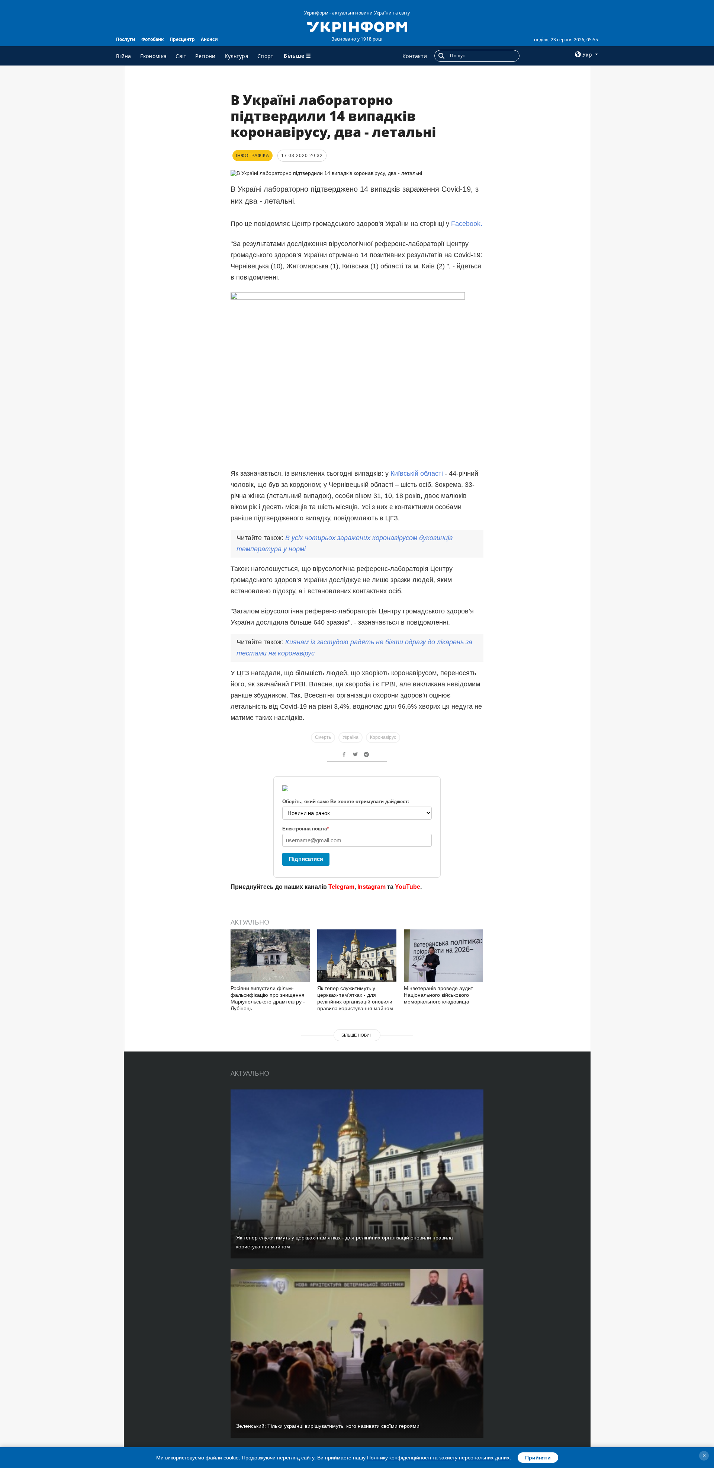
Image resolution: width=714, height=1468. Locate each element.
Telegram (341, 887)
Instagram (371, 887)
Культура (236, 56)
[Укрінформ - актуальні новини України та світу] (357, 26)
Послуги (125, 39)
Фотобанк (152, 39)
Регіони (205, 56)
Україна (350, 737)
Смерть (323, 737)
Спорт (265, 56)
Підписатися (306, 859)
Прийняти (538, 1458)
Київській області (416, 473)
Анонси (209, 39)
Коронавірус (383, 737)
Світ (181, 56)
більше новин (357, 1035)
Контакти (414, 56)
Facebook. (466, 223)
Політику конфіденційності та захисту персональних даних (438, 1458)
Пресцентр (182, 39)
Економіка (153, 56)
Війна (123, 56)
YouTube (407, 887)
